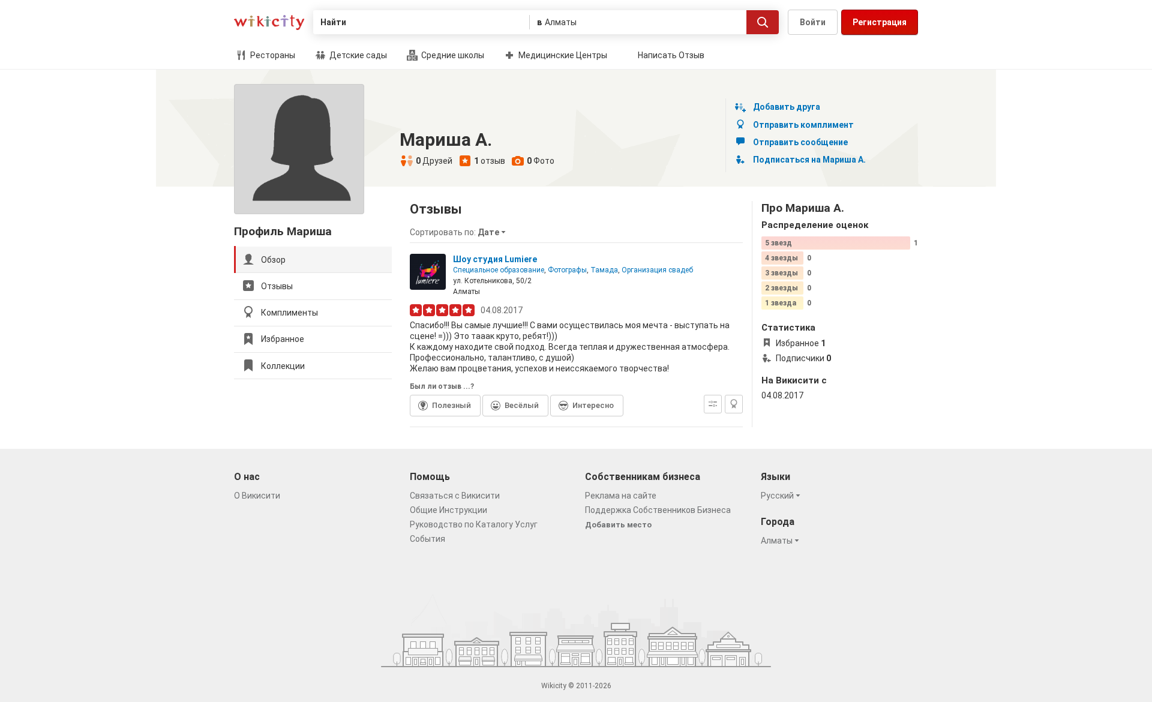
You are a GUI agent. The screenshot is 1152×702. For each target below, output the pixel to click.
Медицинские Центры (562, 55)
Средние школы (451, 55)
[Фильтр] (713, 404)
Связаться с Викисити (455, 495)
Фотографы (567, 270)
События (427, 539)
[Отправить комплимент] (734, 404)
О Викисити (257, 495)
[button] (459, 232)
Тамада (604, 270)
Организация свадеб (657, 270)
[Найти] (762, 22)
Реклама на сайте (620, 495)
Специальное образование (498, 270)
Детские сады (357, 55)
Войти (813, 22)
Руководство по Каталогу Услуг (474, 524)
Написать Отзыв (671, 55)
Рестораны (271, 55)
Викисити (269, 22)
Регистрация (880, 22)
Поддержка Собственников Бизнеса (658, 510)
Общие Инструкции (448, 510)
